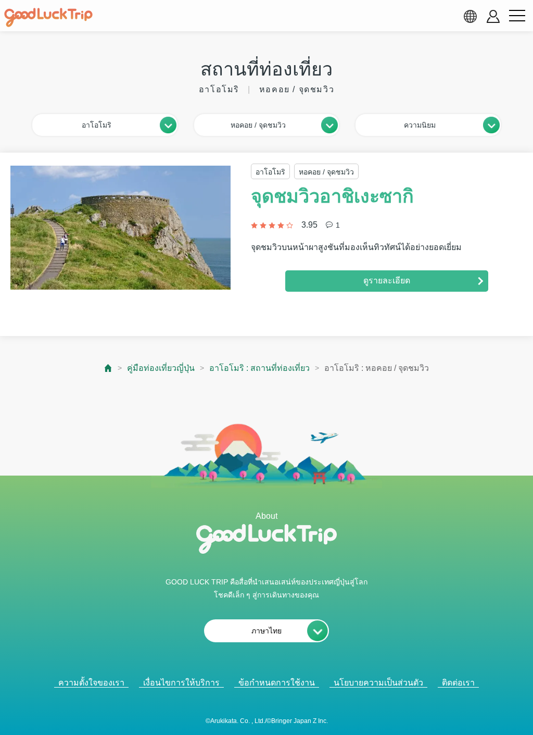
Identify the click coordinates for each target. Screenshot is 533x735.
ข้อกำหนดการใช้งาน (276, 682)
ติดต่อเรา (458, 682)
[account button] (493, 16)
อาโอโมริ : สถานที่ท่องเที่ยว (259, 368)
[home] (48, 17)
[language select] (470, 16)
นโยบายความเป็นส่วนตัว (378, 682)
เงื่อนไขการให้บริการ (181, 682)
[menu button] (517, 16)
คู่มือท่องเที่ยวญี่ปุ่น (161, 368)
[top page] (108, 368)
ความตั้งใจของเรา (91, 682)
